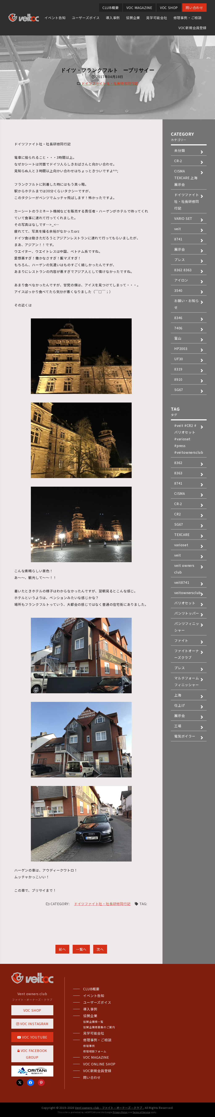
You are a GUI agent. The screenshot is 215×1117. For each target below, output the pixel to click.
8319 (178, 368)
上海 (177, 694)
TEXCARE (182, 534)
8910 (178, 379)
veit (177, 228)
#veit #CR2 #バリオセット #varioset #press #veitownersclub (188, 439)
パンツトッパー (186, 613)
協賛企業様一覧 (93, 1022)
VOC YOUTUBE (34, 1037)
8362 (178, 462)
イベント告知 (55, 17)
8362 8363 (183, 269)
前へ (62, 949)
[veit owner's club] (23, 19)
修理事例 (89, 1046)
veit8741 (181, 582)
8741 (178, 238)
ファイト (181, 640)
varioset (181, 544)
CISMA (179, 493)
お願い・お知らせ (186, 304)
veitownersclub (187, 592)
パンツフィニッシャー (186, 627)
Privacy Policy (120, 1112)
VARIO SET (183, 218)
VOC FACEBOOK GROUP (33, 1054)
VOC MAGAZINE (139, 7)
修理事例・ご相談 (187, 17)
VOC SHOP (169, 7)
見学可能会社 (156, 17)
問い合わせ (194, 7)
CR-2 (178, 160)
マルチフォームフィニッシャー (186, 681)
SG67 (178, 389)
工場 (177, 725)
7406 (178, 327)
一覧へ (81, 949)
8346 (178, 317)
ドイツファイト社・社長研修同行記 (109, 83)
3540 (178, 290)
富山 (177, 338)
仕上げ (179, 705)
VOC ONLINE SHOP (99, 1063)
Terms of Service (141, 1112)
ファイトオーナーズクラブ (186, 654)
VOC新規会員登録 (192, 27)
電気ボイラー (184, 736)
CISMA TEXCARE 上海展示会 (186, 177)
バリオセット (184, 602)
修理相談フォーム (94, 1051)
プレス (179, 259)
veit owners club (184, 569)
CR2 (177, 513)
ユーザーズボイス (86, 17)
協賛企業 (133, 17)
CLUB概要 (110, 7)
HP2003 (180, 348)
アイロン (181, 280)
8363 (178, 472)
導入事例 (113, 17)
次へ (100, 949)
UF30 (178, 358)
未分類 (179, 150)
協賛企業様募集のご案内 (99, 1027)
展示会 (179, 249)
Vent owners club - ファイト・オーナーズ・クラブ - (109, 1108)
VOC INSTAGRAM (33, 1023)
